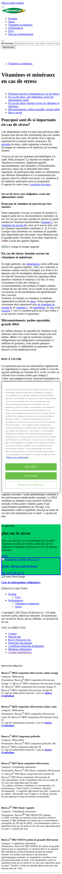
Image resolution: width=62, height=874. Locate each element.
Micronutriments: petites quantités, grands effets (34, 109)
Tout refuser (31, 467)
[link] (31, 566)
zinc (52, 307)
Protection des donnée (20, 642)
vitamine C (47, 222)
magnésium (39, 307)
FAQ (11, 31)
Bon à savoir (15, 112)
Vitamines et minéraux (20, 24)
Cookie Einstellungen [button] (20, 652)
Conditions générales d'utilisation (26, 646)
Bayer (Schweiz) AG (19, 639)
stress (33, 301)
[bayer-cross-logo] (6, 57)
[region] (31, 437)
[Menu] (2, 6)
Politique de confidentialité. (17, 457)
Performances (15, 27)
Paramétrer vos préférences (31, 485)
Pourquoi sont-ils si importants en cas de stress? (34, 93)
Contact (12, 633)
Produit (12, 594)
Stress (11, 21)
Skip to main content (12, 2)
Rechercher (7, 43)
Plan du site (14, 636)
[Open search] (2, 40)
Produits (12, 18)
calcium (5, 310)
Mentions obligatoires (20, 649)
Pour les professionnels (20, 34)
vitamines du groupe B (13, 225)
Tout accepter (31, 476)
